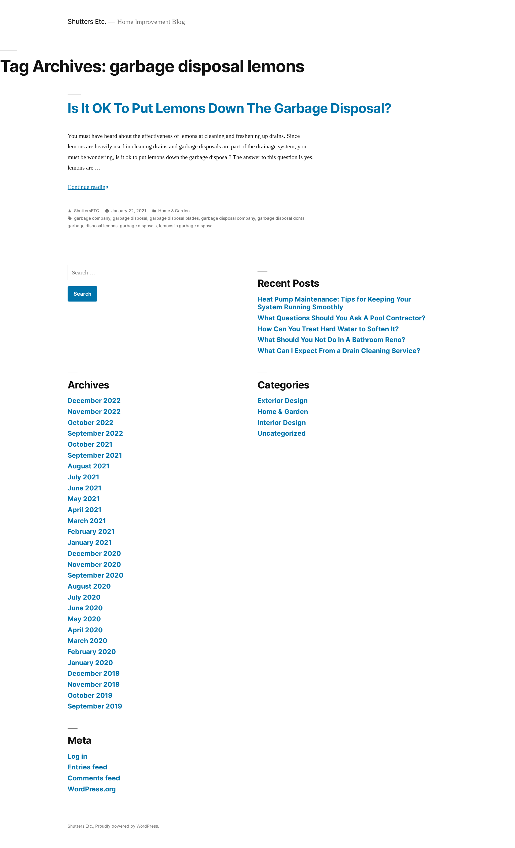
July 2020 (84, 597)
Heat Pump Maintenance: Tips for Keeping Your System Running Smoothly (334, 303)
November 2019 (94, 684)
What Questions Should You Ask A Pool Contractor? (341, 318)
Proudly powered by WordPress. (127, 826)
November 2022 (94, 412)
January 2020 (90, 663)
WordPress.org (92, 789)
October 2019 (90, 695)
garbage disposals (138, 225)
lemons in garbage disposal (186, 225)
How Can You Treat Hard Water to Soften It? (328, 329)
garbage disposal (130, 218)
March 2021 (87, 521)
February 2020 (92, 652)
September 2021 (95, 455)
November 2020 (94, 564)
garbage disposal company (228, 218)
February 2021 (91, 531)
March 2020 (87, 641)
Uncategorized (282, 433)
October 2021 (90, 444)
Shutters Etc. (87, 21)
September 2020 (95, 575)
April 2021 (84, 510)
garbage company (92, 218)
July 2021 (83, 477)
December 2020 (94, 553)
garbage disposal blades (174, 218)
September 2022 (95, 433)
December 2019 (94, 673)
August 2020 (89, 586)
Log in (77, 756)
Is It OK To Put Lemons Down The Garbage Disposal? (230, 108)
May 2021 (84, 499)
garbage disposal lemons (92, 225)
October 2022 (90, 423)
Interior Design (282, 423)
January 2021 (90, 542)
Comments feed (94, 778)
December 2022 (94, 401)
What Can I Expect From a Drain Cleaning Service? (339, 351)
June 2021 (84, 488)
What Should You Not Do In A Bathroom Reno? (331, 340)
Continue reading (88, 187)
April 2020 (85, 630)
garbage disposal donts (281, 218)
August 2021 (88, 466)
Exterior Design (283, 401)
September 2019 (95, 706)
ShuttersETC (86, 210)
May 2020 (84, 619)
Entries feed (87, 767)
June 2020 (85, 608)
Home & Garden (174, 210)
